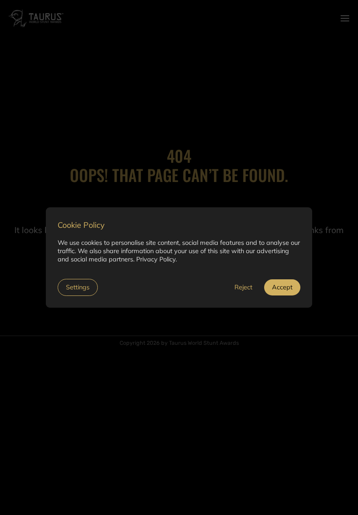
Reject (243, 287)
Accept (282, 287)
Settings (78, 287)
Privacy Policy (156, 259)
